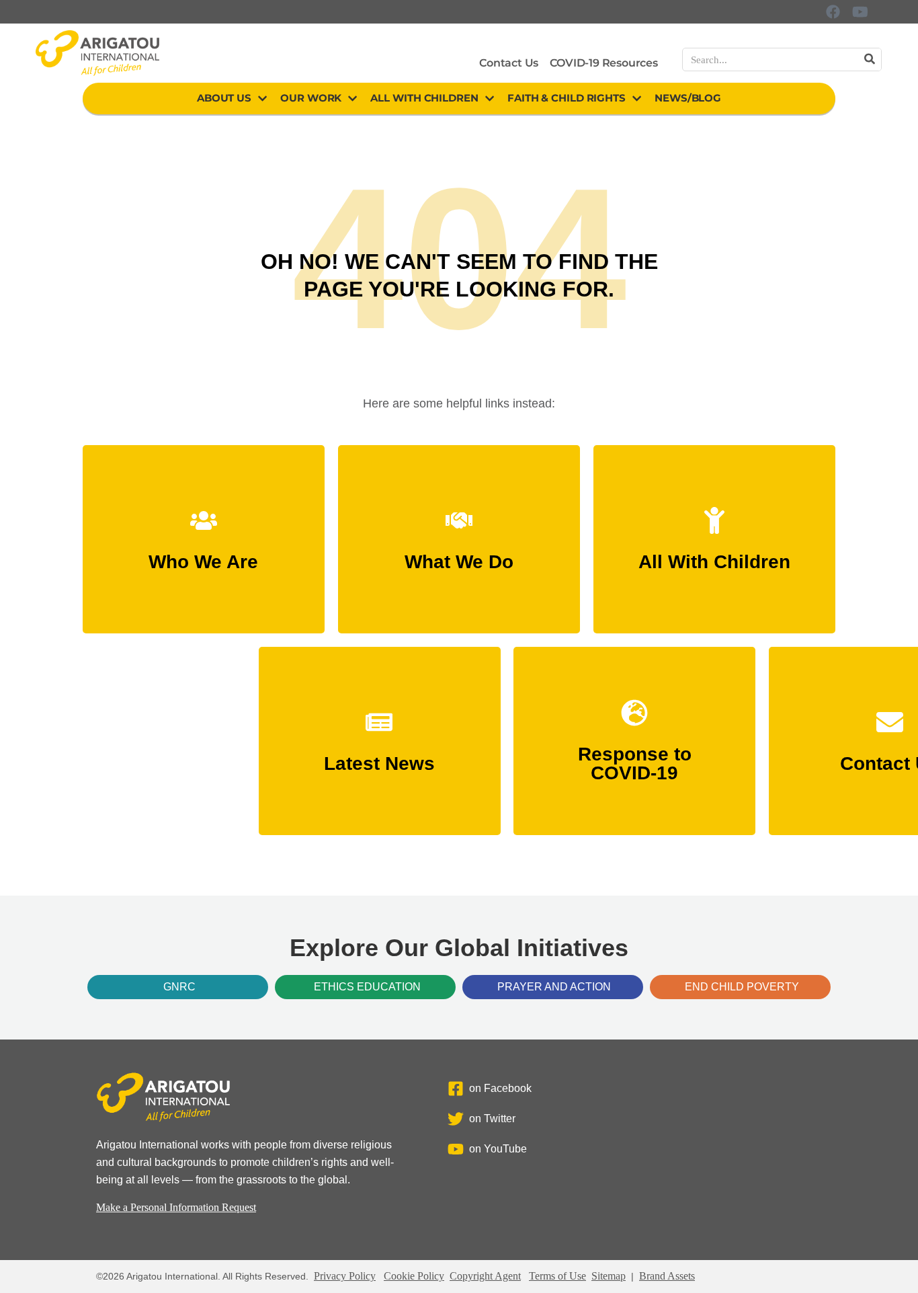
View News (379, 757)
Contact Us (508, 62)
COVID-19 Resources (603, 62)
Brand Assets (667, 1276)
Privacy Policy (345, 1276)
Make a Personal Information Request (176, 1207)
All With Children (424, 97)
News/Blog (688, 97)
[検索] (869, 59)
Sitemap (608, 1276)
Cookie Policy (414, 1276)
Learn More (203, 555)
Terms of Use (557, 1276)
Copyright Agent (485, 1276)
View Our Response (634, 766)
